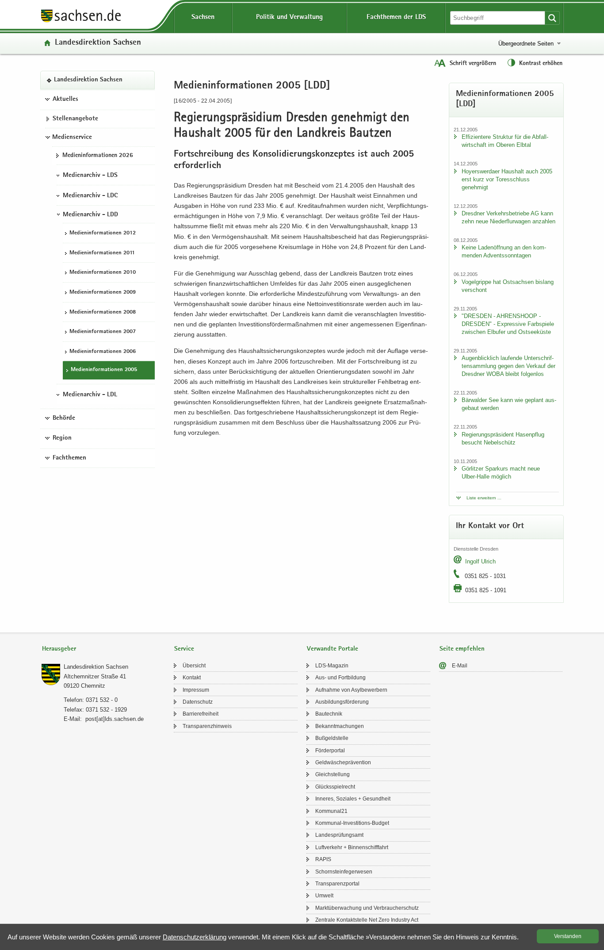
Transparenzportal (337, 884)
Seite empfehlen (462, 649)
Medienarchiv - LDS (90, 175)
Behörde (64, 418)
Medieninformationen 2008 (102, 312)
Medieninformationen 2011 (102, 253)
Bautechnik (328, 714)
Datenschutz (198, 702)
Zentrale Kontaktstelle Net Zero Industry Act (366, 920)
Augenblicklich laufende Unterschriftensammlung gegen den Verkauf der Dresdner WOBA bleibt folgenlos (508, 366)
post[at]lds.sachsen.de (114, 719)
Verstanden (567, 936)
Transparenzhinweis (207, 726)
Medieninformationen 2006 (102, 352)
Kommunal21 (331, 811)
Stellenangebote (75, 119)
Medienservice (72, 137)
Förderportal (330, 750)
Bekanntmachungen (339, 726)
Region (62, 438)
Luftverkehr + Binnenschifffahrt (351, 847)
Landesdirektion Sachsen (98, 43)
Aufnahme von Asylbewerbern (351, 690)
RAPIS (323, 859)
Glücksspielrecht (335, 787)
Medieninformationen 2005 (104, 370)
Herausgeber (59, 649)
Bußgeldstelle (331, 738)
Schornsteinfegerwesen (343, 872)
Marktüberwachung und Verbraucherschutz (367, 908)
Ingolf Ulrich (480, 561)
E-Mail (459, 666)
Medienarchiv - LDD (90, 215)
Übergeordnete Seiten (526, 43)
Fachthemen (69, 458)
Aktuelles (65, 99)
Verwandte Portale (332, 649)
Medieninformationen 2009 (102, 292)
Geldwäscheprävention (343, 762)
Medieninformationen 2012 (102, 233)
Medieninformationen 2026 (97, 156)
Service (184, 649)
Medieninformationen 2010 (102, 273)
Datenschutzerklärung (194, 937)
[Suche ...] (552, 18)
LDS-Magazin (331, 666)
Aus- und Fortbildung (340, 677)
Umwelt (324, 896)
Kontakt (192, 677)
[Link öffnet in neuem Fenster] (81, 22)
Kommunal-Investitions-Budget (352, 823)
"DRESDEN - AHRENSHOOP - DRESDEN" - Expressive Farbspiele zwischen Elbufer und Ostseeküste (508, 324)
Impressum (196, 690)
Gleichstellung (332, 774)
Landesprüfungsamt (339, 835)
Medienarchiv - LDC (90, 196)
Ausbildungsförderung (342, 702)
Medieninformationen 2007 (102, 332)
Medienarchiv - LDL (90, 395)
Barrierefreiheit (200, 714)
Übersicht (194, 666)
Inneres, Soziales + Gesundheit (352, 799)
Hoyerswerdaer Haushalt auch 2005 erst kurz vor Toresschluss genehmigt (507, 179)
